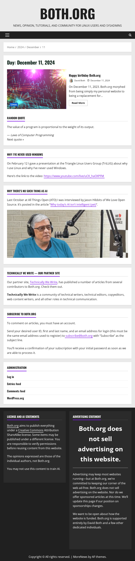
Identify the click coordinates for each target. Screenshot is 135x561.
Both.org (67, 13)
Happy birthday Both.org (36, 89)
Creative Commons (30, 430)
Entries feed (14, 384)
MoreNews (80, 557)
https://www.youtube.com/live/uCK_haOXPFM (74, 176)
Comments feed (16, 391)
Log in (10, 377)
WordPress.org (15, 398)
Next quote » (15, 139)
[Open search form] (130, 35)
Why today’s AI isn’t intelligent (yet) (73, 204)
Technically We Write (43, 282)
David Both (79, 80)
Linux (14, 104)
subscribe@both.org (79, 336)
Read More (80, 103)
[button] (7, 35)
